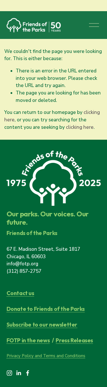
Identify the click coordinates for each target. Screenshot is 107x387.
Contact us (20, 293)
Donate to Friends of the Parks (46, 309)
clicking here (80, 127)
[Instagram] (9, 373)
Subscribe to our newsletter (42, 324)
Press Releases (74, 340)
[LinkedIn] (18, 373)
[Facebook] (28, 373)
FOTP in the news (28, 340)
